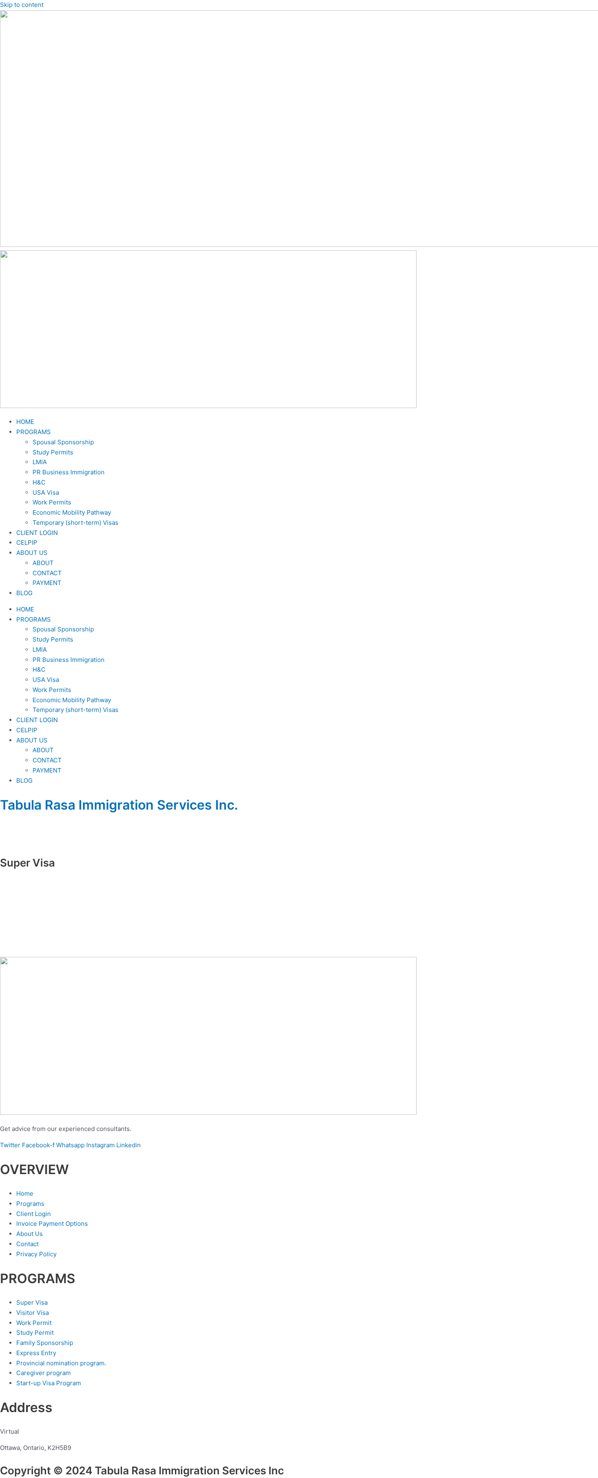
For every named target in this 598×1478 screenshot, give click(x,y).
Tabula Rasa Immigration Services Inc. (119, 805)
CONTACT (47, 573)
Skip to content (22, 5)
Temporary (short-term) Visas (75, 522)
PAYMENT (47, 583)
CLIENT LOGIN (37, 533)
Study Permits (53, 452)
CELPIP (26, 542)
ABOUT (43, 563)
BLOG (24, 593)
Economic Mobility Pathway (72, 512)
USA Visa (46, 492)
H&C (39, 482)
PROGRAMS (33, 432)
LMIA (40, 462)
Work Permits (52, 502)
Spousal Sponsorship (63, 442)
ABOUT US (32, 553)
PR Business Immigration (69, 472)
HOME (25, 422)
